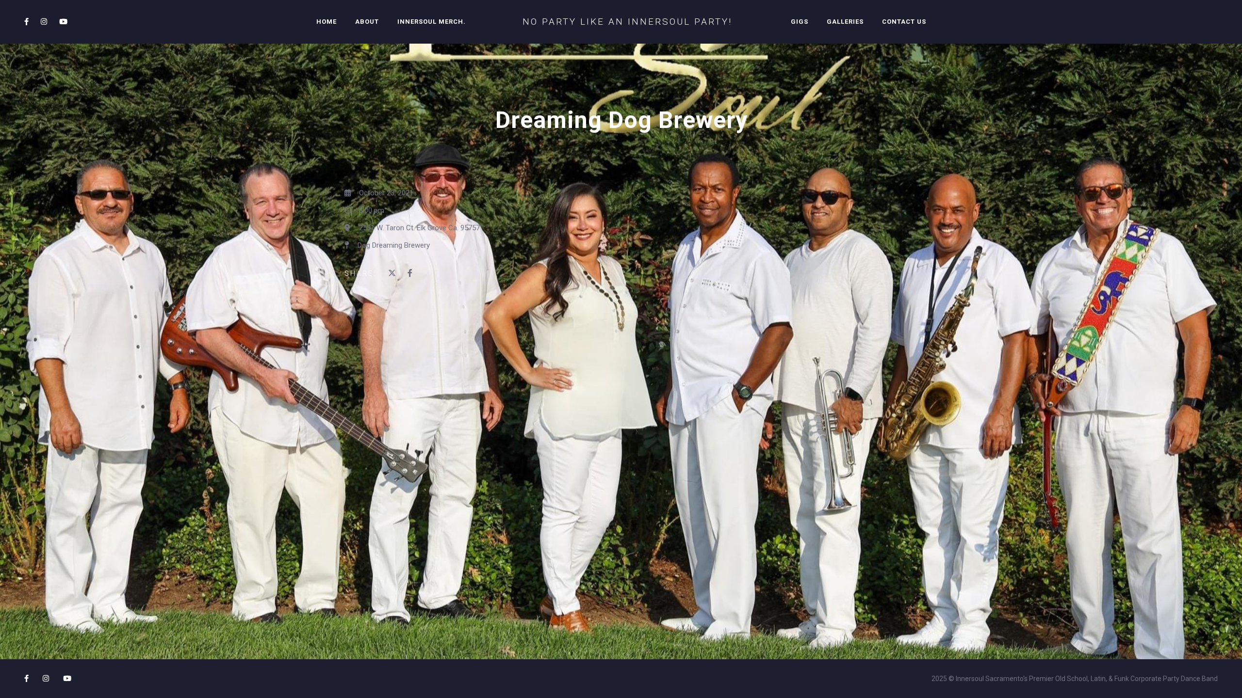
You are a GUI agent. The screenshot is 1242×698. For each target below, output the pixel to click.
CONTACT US (904, 21)
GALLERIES (845, 21)
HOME (326, 21)
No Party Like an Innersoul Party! (627, 21)
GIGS (799, 21)
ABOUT (367, 21)
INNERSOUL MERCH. (431, 21)
